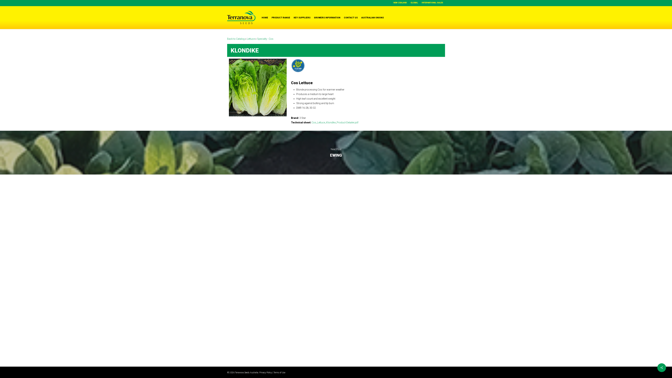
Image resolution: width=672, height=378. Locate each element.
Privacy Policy (265, 372)
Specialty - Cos (265, 38)
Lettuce (251, 38)
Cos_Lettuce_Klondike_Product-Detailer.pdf (335, 122)
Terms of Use (279, 372)
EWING (336, 152)
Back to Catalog (236, 38)
